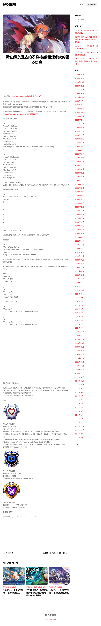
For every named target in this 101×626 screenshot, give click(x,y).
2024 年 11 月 (79, 154)
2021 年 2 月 (79, 324)
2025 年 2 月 (79, 142)
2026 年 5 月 (79, 86)
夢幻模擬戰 (6, 587)
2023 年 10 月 (79, 203)
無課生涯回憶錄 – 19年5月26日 (55, 553)
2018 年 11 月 (79, 426)
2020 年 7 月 (79, 350)
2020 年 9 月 (79, 343)
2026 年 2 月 (79, 97)
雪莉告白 (9, 553)
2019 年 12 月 (79, 377)
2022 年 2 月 (79, 279)
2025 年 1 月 (79, 146)
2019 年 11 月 (79, 381)
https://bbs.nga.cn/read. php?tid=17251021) (21, 114)
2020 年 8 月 (79, 347)
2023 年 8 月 (79, 211)
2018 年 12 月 (79, 422)
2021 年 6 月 (79, 309)
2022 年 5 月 (79, 267)
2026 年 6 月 (79, 82)
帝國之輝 (34, 587)
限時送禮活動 (12, 587)
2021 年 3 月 (79, 320)
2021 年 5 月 (79, 313)
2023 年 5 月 (79, 222)
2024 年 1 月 (79, 192)
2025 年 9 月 (79, 116)
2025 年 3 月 (79, 139)
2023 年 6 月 (79, 218)
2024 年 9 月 (79, 161)
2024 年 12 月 (79, 150)
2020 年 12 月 (79, 332)
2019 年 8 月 (79, 392)
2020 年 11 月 (79, 335)
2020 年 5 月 (79, 358)
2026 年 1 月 (79, 101)
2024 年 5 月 (79, 177)
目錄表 (92, 4)
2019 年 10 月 (79, 385)
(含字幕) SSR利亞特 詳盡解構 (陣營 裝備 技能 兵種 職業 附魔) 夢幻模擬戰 (36, 593)
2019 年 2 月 (79, 415)
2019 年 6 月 (79, 400)
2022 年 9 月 (79, 252)
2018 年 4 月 (79, 437)
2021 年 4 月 (79, 316)
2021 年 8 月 (79, 301)
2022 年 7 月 (79, 260)
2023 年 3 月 (79, 229)
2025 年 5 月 (79, 131)
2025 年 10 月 (79, 112)
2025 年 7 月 (79, 124)
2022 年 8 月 (79, 256)
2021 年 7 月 (79, 305)
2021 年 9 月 (79, 298)
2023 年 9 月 (79, 207)
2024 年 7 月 (79, 169)
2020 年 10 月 (79, 339)
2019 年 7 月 (79, 396)
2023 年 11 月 (79, 199)
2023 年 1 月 (79, 237)
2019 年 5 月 (79, 403)
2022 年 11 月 (79, 245)
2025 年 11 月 (79, 108)
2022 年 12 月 (79, 241)
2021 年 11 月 (79, 290)
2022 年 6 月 (79, 264)
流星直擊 (40, 587)
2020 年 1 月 (79, 373)
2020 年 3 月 (79, 366)
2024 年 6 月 (79, 173)
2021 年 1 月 (79, 328)
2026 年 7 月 (79, 78)
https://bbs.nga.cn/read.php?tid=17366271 (26, 96)
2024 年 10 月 (79, 158)
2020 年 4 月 (79, 362)
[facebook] (77, 445)
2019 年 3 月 (79, 411)
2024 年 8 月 (79, 165)
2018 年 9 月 (79, 434)
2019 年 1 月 (79, 419)
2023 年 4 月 (79, 226)
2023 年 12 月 (79, 195)
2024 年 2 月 (79, 188)
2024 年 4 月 (79, 180)
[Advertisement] (36, 80)
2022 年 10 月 (79, 248)
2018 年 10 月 (79, 430)
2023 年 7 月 (79, 214)
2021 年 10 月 (79, 294)
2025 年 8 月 (79, 120)
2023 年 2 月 (79, 233)
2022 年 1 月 (79, 282)
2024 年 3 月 (79, 184)
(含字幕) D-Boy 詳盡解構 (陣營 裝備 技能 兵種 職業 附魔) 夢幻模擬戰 (86, 61)
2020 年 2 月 (79, 369)
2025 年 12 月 (79, 105)
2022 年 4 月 (79, 271)
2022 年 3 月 (79, 275)
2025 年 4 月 (79, 135)
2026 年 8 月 (79, 74)
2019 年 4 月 (79, 407)
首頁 (81, 4)
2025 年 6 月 (79, 127)
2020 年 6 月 (79, 354)
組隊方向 (45, 587)
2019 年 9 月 (79, 388)
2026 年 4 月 (79, 90)
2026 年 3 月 (79, 93)
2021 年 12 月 (79, 286)
